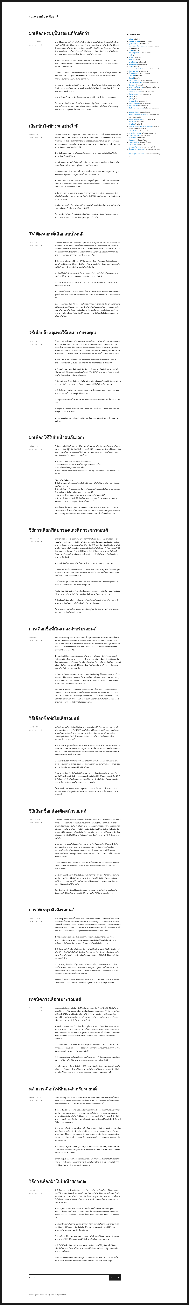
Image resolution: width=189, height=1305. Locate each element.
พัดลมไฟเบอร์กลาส (135, 92)
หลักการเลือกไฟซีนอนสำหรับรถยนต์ (63, 1088)
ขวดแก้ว (131, 60)
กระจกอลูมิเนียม (134, 53)
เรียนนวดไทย (133, 140)
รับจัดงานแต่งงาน (134, 103)
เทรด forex (132, 138)
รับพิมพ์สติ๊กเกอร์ (134, 112)
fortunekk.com (134, 41)
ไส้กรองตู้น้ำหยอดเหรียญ (136, 154)
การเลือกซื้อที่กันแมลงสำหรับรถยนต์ (62, 628)
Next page (118, 1280)
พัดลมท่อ (132, 90)
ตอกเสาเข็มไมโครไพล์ (136, 69)
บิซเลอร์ (131, 78)
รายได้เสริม (132, 122)
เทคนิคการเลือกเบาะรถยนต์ (55, 999)
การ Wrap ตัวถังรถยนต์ (51, 909)
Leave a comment (35, 45)
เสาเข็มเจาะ (132, 145)
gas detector (133, 44)
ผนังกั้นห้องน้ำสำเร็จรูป (136, 87)
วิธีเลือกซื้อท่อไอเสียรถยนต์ (54, 718)
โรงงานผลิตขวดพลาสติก (136, 149)
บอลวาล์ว (132, 76)
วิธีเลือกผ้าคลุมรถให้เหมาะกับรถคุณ (62, 332)
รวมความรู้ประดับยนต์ (43, 16)
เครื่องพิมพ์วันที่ (133, 131)
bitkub (131, 39)
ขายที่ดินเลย (133, 62)
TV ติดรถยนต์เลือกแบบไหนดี (56, 234)
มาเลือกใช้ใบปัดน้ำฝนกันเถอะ (57, 437)
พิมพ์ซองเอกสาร (134, 94)
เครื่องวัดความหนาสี (135, 133)
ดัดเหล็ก (131, 67)
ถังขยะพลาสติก (133, 71)
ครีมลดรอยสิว (133, 64)
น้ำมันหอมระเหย (134, 73)
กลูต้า (130, 55)
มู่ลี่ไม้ (131, 96)
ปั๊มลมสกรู (132, 85)
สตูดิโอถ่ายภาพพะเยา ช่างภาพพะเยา (140, 126)
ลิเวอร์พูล (132, 124)
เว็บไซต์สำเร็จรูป (134, 142)
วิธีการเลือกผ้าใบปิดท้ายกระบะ (57, 1181)
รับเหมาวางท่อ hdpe (135, 119)
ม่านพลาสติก (133, 101)
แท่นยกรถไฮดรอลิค (135, 147)
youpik (131, 51)
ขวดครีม (131, 57)
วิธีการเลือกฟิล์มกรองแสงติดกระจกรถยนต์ (68, 530)
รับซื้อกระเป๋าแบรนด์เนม (136, 108)
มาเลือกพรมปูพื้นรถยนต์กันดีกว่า (59, 33)
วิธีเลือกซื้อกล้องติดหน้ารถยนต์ (57, 811)
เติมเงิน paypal (134, 135)
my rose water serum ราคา (138, 46)
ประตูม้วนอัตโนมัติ (134, 80)
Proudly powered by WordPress (56, 1295)
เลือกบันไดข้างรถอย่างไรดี (54, 126)
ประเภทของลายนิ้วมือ (136, 83)
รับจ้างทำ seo (133, 106)
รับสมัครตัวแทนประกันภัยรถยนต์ (139, 115)
